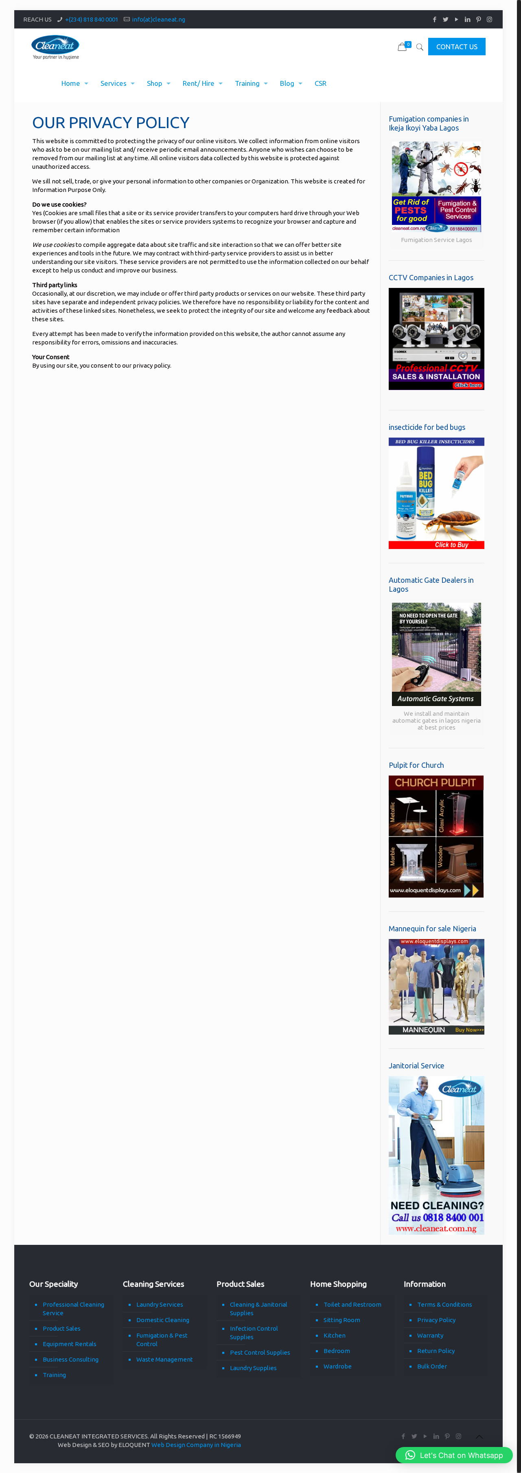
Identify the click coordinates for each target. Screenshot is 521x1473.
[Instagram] (489, 19)
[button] (454, 1455)
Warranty (430, 1335)
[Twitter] (445, 19)
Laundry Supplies (253, 1367)
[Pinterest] (478, 19)
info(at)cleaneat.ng (158, 19)
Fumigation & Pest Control (162, 1339)
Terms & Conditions (444, 1304)
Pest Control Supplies (260, 1352)
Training (54, 1374)
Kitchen (335, 1335)
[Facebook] (434, 19)
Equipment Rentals (69, 1343)
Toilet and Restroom (352, 1304)
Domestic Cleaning (162, 1319)
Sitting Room (342, 1319)
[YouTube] (456, 19)
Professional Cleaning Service (73, 1308)
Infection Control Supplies (254, 1332)
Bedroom (337, 1350)
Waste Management (164, 1359)
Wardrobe (338, 1366)
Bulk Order (432, 1366)
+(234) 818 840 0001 (91, 19)
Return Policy (436, 1350)
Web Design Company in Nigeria (196, 1444)
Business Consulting (71, 1359)
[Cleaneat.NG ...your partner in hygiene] (55, 46)
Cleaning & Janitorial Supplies (258, 1308)
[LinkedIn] (467, 19)
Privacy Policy (436, 1319)
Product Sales (62, 1328)
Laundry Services (159, 1304)
